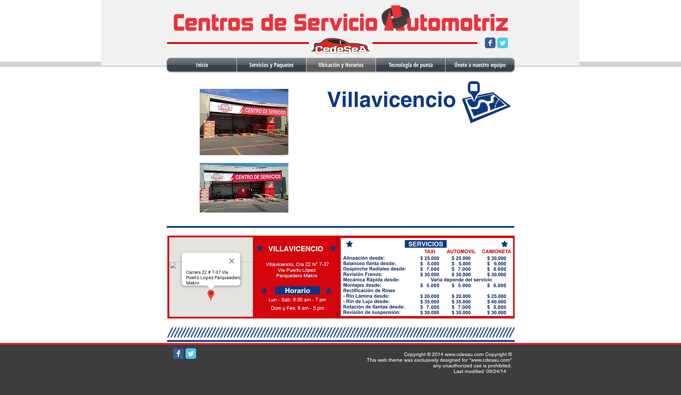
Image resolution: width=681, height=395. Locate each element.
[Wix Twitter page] (502, 43)
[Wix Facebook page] (490, 43)
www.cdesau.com (464, 354)
